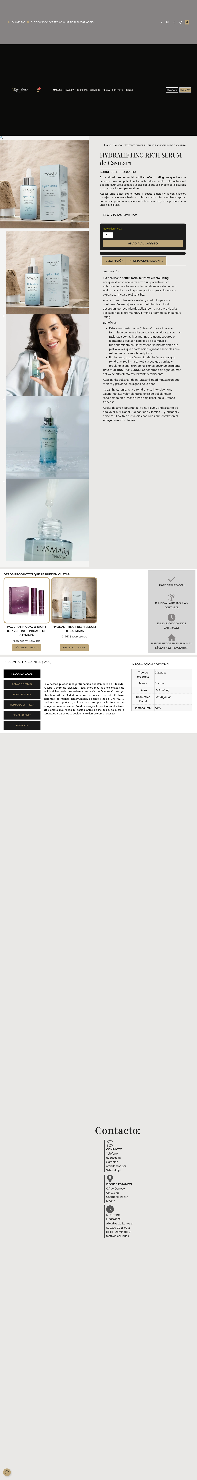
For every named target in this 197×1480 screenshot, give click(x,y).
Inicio (107, 145)
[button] (187, 22)
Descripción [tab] (114, 260)
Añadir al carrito (143, 243)
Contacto (117, 90)
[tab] (22, 673)
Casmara (129, 145)
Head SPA (69, 90)
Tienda (106, 90)
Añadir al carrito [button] (26, 647)
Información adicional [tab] (146, 260)
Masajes (57, 90)
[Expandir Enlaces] (7, 1472)
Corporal (82, 90)
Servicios (95, 90)
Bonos (129, 90)
